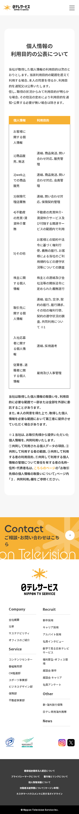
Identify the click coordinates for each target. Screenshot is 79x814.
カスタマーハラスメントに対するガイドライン (39, 793)
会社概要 (14, 620)
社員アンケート (52, 684)
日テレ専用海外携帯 (54, 711)
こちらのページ (44, 468)
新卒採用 (48, 620)
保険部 (13, 693)
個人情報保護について (39, 782)
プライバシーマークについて (25, 776)
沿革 (11, 626)
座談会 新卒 (50, 670)
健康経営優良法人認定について (39, 770)
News (47, 720)
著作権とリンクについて (56, 776)
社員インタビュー (53, 641)
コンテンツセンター (20, 659)
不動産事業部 (17, 700)
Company (17, 609)
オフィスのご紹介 (19, 640)
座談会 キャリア (52, 677)
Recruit (49, 609)
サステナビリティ (19, 633)
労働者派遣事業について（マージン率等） (39, 788)
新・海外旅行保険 (53, 704)
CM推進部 (14, 673)
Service (15, 649)
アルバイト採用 (52, 634)
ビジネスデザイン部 (20, 686)
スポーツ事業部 (18, 680)
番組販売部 (15, 666)
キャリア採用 (51, 627)
